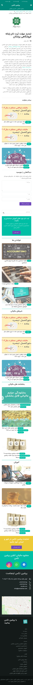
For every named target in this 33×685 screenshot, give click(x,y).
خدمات (25, 641)
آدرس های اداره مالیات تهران (20, 671)
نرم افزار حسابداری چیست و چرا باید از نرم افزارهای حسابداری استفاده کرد (16, 306)
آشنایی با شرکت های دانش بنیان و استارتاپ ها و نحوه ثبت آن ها (14, 166)
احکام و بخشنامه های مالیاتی (19, 669)
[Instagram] (9, 565)
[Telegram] (24, 565)
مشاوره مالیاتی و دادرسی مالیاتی (19, 644)
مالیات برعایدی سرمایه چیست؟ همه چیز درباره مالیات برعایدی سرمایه (11, 455)
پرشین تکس (17, 679)
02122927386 (23, 584)
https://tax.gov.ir (26, 68)
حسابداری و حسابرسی (21, 646)
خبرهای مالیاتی (23, 666)
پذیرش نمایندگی (23, 638)
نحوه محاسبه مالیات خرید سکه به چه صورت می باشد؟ (9, 429)
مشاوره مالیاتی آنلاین (19, 555)
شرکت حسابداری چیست (8, 284)
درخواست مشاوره (22, 650)
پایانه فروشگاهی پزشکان (14, 47)
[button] (31, 5)
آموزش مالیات (23, 664)
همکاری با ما (24, 636)
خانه (26, 629)
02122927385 (23, 582)
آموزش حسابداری (22, 648)
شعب (25, 654)
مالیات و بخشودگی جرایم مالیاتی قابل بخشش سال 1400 (12, 406)
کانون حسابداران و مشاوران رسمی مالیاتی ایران (12, 680)
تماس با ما (24, 633)
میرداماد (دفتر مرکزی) (22, 656)
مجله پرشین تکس (22, 660)
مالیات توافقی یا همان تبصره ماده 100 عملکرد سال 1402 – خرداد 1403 (15, 145)
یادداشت (25, 662)
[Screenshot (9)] (16, 605)
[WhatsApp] (17, 565)
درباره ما (25, 631)
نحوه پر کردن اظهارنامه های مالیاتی (18, 673)
